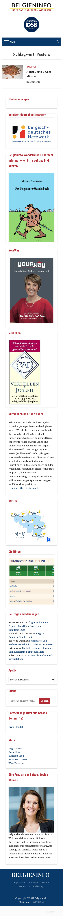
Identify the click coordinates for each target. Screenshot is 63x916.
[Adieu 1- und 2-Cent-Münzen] (12, 71)
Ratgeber (31, 67)
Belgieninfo (31, 874)
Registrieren (15, 748)
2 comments (33, 82)
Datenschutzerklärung (31, 886)
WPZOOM (38, 902)
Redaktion (33, 882)
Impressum (19, 882)
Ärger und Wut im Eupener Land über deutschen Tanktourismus (28, 626)
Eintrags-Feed (16, 755)
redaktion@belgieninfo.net (23, 488)
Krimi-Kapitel (16, 727)
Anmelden (14, 752)
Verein (45, 882)
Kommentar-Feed (18, 759)
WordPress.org (17, 763)
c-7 (56, 911)
